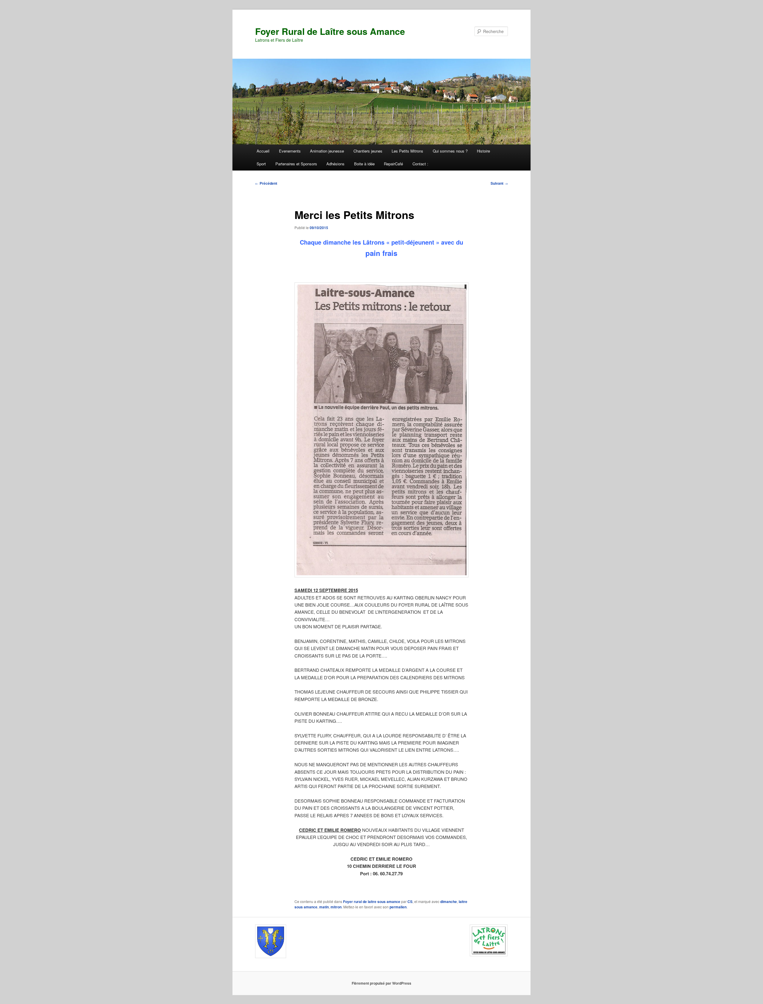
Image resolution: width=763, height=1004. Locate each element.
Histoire (483, 151)
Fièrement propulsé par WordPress (381, 983)
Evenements (290, 151)
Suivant (499, 183)
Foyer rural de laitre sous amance (371, 901)
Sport (261, 164)
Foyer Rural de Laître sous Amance (330, 31)
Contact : (420, 164)
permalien (398, 907)
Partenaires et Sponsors (296, 164)
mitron (336, 907)
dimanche (448, 901)
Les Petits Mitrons (407, 151)
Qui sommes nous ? (450, 151)
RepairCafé (393, 164)
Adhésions (335, 164)
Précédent (266, 183)
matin (324, 907)
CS (409, 901)
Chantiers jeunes (367, 151)
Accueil (263, 151)
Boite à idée (364, 164)
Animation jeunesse (327, 151)
